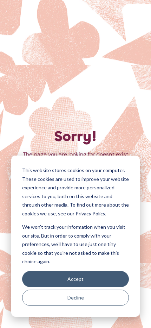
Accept (75, 279)
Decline (75, 298)
